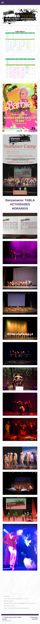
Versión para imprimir (10, 617)
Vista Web (35, 619)
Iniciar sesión (34, 617)
